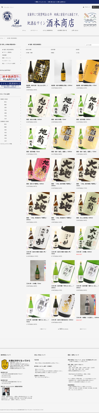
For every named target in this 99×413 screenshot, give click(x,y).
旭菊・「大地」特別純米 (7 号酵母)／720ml (61, 218)
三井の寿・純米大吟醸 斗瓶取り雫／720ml (61, 252)
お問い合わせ (75, 30)
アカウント (87, 7)
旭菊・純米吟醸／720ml (33, 151)
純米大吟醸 (28, 49)
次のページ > (83, 329)
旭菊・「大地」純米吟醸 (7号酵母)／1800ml (61, 184)
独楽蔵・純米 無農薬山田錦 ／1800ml (61, 85)
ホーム (24, 30)
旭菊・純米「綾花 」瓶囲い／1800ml (61, 151)
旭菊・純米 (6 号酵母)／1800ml (35, 183)
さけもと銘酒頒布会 (48, 30)
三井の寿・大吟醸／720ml (33, 283)
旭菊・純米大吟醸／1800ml (34, 119)
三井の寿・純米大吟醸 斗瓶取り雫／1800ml (36, 252)
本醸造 (52, 52)
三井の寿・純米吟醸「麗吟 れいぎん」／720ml (37, 320)
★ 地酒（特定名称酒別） (11, 38)
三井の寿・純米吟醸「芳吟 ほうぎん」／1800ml (62, 286)
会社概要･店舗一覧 (62, 30)
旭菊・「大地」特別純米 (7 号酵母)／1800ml (36, 218)
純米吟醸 (53, 49)
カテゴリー (33, 30)
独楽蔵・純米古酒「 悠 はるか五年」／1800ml (37, 86)
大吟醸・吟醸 (29, 52)
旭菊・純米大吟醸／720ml (58, 119)
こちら (41, 377)
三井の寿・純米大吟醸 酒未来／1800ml (62, 320)
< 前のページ (43, 329)
